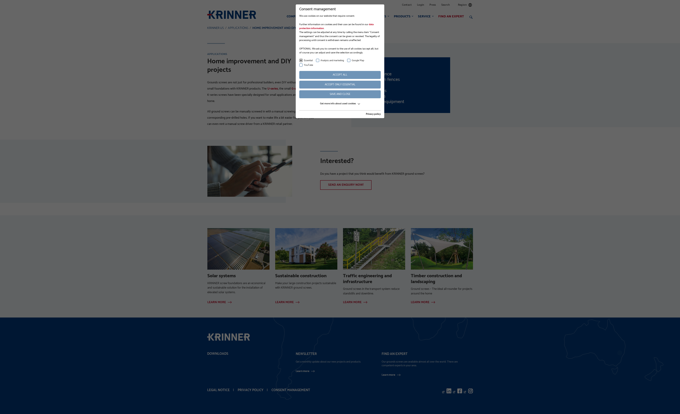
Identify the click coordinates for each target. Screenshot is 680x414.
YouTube (308, 65)
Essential (308, 60)
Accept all (340, 75)
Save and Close (340, 94)
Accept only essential (340, 84)
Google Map (358, 60)
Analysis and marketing (332, 60)
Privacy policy (373, 114)
